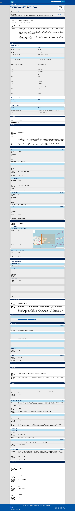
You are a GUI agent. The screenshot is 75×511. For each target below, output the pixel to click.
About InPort (24, 505)
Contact (28, 505)
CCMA (20, 6)
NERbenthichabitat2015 (31, 6)
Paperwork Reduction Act (49, 505)
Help (27, 4)
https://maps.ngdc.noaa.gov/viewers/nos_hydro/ (26, 423)
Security (44, 505)
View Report (61, 9)
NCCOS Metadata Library (14, 6)
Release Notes (31, 505)
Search (20, 4)
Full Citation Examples (61, 14)
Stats (24, 4)
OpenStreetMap (62, 247)
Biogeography (24, 6)
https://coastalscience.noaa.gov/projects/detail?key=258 (27, 319)
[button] (34, 231)
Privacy (41, 505)
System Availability (36, 505)
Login (12, 4)
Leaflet (58, 247)
